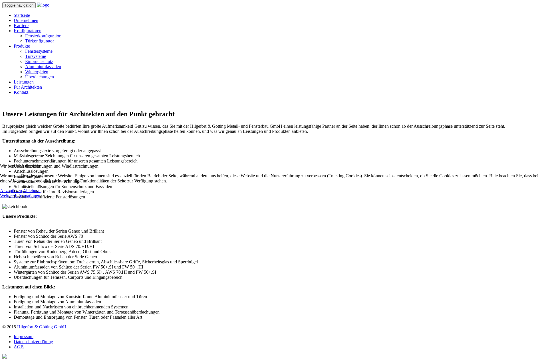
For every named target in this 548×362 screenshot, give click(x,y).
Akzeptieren (11, 190)
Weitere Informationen (20, 195)
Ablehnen (32, 190)
